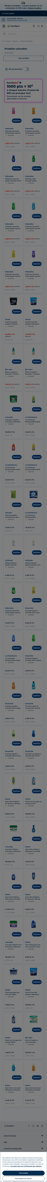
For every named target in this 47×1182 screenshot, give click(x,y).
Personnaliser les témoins (23, 1178)
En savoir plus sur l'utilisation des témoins (26, 1166)
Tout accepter (23, 1173)
